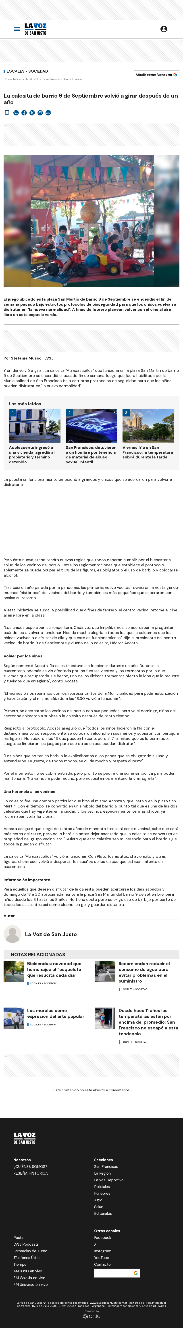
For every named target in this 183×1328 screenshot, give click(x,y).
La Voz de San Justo (51, 934)
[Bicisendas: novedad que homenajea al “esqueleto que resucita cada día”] (14, 971)
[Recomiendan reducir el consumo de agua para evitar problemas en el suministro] (105, 971)
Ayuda (162, 1306)
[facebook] (24, 112)
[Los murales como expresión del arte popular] (14, 1018)
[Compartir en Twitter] (32, 112)
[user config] (164, 29)
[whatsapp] (16, 112)
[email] (40, 112)
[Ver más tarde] (7, 112)
